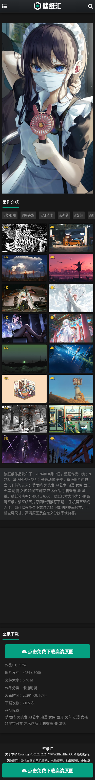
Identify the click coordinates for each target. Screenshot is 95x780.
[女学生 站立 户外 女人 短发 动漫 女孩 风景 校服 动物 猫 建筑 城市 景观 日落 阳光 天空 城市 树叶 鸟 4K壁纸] (71, 268)
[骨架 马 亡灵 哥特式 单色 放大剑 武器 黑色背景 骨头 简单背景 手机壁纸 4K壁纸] (24, 238)
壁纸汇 (47, 749)
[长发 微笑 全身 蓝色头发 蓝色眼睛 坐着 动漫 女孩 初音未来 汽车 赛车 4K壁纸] (24, 298)
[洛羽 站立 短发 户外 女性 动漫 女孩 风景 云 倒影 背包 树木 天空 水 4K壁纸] (71, 359)
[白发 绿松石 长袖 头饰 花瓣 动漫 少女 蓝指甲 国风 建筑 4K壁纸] (71, 328)
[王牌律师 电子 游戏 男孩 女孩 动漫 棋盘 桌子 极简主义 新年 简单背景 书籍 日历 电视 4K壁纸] (24, 389)
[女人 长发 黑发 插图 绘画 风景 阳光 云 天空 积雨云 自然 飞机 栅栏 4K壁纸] (24, 268)
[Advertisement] (47, 575)
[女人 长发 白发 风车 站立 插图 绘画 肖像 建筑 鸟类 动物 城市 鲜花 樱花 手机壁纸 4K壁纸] (71, 298)
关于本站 (11, 754)
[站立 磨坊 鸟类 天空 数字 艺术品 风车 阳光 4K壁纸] (71, 389)
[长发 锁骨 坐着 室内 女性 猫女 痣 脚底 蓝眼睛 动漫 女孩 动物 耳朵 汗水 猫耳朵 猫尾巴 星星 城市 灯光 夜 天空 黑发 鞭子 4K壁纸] (24, 328)
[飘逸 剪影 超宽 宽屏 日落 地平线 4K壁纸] (24, 359)
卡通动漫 (30, 688)
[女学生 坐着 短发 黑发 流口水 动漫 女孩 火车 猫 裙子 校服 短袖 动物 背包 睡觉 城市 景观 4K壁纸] (71, 419)
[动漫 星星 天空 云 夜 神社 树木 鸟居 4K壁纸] (71, 449)
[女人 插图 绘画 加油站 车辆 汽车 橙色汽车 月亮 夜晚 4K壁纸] (71, 238)
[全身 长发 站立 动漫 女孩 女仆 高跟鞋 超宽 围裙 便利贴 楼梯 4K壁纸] (24, 419)
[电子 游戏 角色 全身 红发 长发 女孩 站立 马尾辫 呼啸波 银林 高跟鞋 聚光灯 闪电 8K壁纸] (24, 449)
